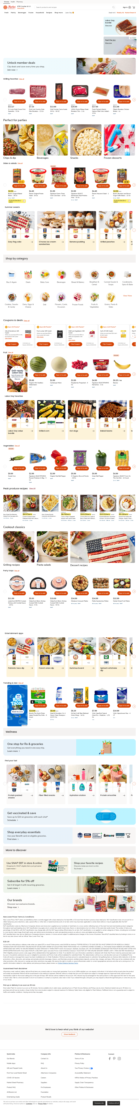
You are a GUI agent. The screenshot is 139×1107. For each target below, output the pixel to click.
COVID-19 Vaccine (13, 1078)
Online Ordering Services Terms (68, 963)
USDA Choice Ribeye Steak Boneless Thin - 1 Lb (79, 110)
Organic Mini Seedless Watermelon (36, 384)
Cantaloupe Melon (56, 383)
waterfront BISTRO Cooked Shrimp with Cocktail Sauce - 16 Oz (17, 603)
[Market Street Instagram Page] (119, 1058)
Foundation (44, 1092)
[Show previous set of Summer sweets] (5, 230)
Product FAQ (11, 1087)
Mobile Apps (11, 1063)
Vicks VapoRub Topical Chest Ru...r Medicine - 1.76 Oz (101, 715)
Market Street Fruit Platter (121, 601)
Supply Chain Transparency (84, 1083)
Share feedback (69, 1034)
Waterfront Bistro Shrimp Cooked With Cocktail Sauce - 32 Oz (58, 603)
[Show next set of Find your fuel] (134, 783)
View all (21, 79)
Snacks (74, 157)
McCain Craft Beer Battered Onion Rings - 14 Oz (79, 714)
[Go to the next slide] (133, 336)
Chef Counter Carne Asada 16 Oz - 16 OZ (58, 110)
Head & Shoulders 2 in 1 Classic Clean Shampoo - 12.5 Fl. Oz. (58, 715)
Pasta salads (44, 564)
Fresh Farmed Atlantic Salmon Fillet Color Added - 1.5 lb (101, 111)
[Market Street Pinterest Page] (115, 1058)
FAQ (42, 1063)
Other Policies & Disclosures (84, 1087)
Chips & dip (9, 157)
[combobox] (75, 7)
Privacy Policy (79, 1063)
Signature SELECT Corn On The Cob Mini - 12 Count (122, 477)
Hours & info (20, 8)
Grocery (6, 2)
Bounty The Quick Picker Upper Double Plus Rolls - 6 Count (38, 715)
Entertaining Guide (13, 1097)
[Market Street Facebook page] (110, 1058)
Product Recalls (46, 1097)
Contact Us (44, 1059)
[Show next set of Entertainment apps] (134, 656)
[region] (69, 1103)
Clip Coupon (11, 344)
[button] (24, 6)
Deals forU (112, 13)
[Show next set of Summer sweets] (134, 230)
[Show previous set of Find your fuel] (5, 783)
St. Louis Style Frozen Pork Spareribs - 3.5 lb (16, 110)
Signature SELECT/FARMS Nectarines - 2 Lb (100, 384)
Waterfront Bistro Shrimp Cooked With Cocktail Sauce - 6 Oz (37, 603)
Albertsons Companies (48, 1073)
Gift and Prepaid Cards (14, 1068)
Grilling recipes (11, 564)
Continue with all (114, 1103)
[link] (12, 70)
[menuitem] (6, 13)
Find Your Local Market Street (17, 1073)
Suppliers (44, 1083)
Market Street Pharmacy (15, 1083)
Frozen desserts (113, 157)
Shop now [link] (108, 26)
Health (13, 2)
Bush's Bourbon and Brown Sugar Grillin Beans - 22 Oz (122, 195)
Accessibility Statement (83, 1073)
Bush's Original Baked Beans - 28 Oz (15, 195)
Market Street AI (130, 13)
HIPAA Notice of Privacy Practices (86, 1078)
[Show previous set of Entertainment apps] (5, 656)
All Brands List (12, 1092)
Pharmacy (19, 2)
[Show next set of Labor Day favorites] (134, 419)
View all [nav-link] (32, 488)
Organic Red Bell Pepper (58, 476)
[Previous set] (5, 99)
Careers (43, 1078)
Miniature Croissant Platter (79, 601)
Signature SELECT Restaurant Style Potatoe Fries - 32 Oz (79, 195)
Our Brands (11, 1059)
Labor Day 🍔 (69, 13)
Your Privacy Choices (82, 1068)
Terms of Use (79, 1059)
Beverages (43, 157)
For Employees (46, 1087)
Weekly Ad (120, 13)
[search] (113, 7)
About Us (44, 1068)
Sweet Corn (12, 476)
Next (133, 507)
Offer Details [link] (8, 338)
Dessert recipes (79, 565)
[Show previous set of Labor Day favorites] (5, 419)
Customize (29, 1104)
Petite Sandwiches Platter (100, 601)
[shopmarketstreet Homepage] (9, 7)
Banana (115, 383)
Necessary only (99, 1103)
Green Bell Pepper (97, 476)
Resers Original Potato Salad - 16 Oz (36, 195)
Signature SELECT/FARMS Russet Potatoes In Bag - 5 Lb (37, 478)
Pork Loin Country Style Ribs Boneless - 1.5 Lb (36, 110)
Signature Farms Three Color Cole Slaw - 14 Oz (58, 195)
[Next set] (134, 99)
